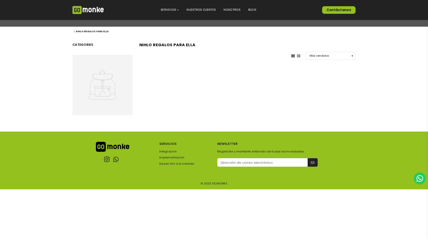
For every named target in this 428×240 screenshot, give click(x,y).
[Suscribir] (313, 162)
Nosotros (232, 10)
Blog (252, 10)
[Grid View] (293, 56)
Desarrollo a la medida (176, 164)
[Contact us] (420, 178)
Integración (168, 151)
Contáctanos (339, 10)
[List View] (298, 56)
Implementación (171, 157)
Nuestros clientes (201, 10)
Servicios (169, 10)
